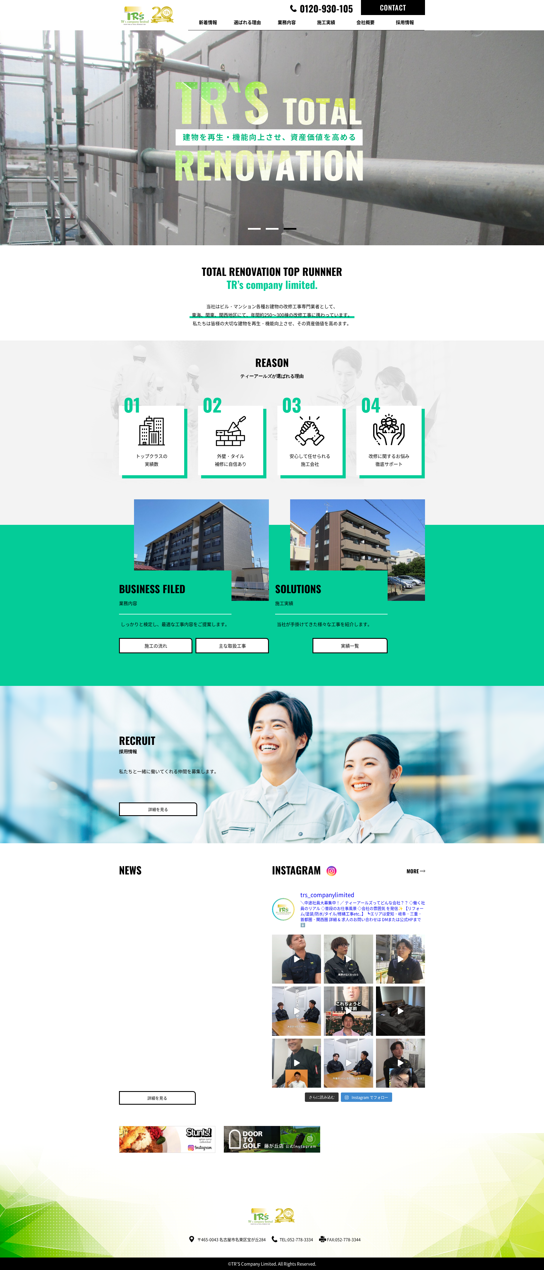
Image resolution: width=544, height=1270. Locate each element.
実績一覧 (350, 645)
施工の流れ (155, 645)
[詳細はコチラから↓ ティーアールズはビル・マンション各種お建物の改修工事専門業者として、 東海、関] (296, 959)
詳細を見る (158, 809)
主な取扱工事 (232, 645)
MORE (413, 871)
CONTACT (393, 7)
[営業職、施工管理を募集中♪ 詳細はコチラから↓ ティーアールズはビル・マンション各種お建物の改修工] (348, 1011)
